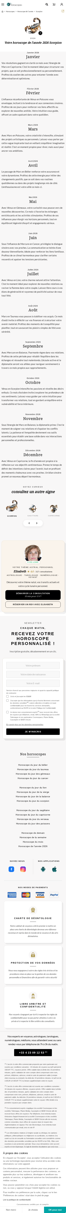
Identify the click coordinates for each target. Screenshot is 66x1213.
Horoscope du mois (33, 842)
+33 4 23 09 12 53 (33, 1052)
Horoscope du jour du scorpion (33, 801)
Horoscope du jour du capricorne (33, 814)
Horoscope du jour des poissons (33, 823)
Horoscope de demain (33, 833)
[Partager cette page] (63, 11)
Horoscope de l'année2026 (32, 846)
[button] (54, 4)
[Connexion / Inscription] (61, 4)
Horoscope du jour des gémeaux (33, 774)
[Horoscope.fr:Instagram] (23, 869)
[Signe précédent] (29, 523)
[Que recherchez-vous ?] (46, 4)
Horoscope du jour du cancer (33, 778)
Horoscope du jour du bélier (33, 765)
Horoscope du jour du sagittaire (33, 810)
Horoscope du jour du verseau (33, 819)
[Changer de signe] (33, 26)
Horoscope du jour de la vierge (33, 792)
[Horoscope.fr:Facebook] (11, 869)
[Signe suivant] (37, 523)
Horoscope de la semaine (33, 837)
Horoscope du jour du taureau (33, 769)
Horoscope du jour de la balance (33, 796)
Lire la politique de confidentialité (17, 1200)
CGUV (28, 696)
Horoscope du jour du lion (33, 787)
